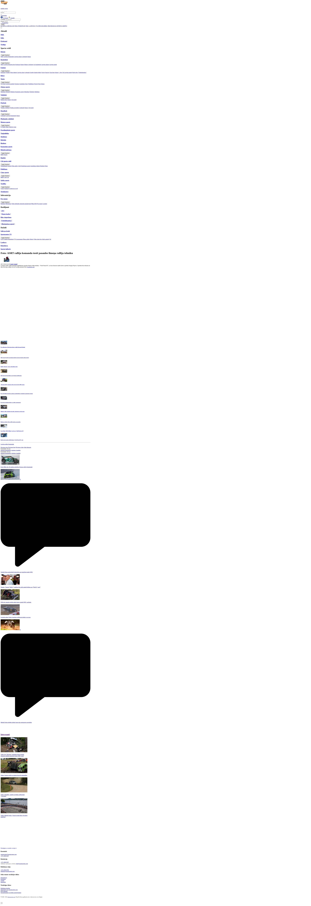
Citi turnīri (13, 99)
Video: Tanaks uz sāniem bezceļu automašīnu (14, 775)
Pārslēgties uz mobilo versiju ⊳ (9, 848)
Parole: (2, 21)
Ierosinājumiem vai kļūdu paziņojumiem (11, 892)
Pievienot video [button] (20, 447)
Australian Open (23, 84)
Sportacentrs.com (11, 897)
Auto (15, 127)
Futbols (6, 239)
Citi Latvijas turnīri (67, 72)
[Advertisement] (14, 830)
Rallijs (4, 127)
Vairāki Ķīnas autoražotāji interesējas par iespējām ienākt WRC (17, 572)
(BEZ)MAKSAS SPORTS (55, 26)
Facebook (5, 18)
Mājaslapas (8, 203)
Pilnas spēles (26, 239)
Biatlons (13, 91)
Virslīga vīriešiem (5, 107)
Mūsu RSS (34, 203)
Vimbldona (31, 84)
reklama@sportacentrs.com (7, 871)
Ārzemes (16, 84)
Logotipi (45, 203)
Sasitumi (6, 188)
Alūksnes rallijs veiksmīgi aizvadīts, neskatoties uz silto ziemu (12, 411)
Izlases (29, 56)
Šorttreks (32, 91)
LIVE (2, 239)
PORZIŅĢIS (21, 26)
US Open (3, 84)
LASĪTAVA (32, 26)
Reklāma (3, 203)
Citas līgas (52, 72)
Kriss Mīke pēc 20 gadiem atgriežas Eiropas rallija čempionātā (16, 467)
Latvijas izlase (20, 72)
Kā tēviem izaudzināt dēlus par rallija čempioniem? (11, 402)
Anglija (32, 72)
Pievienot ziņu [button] (4, 447)
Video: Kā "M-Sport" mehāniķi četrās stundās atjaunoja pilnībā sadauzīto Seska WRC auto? (12, 755)
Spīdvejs (11, 127)
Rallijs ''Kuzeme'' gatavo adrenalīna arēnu (9, 366)
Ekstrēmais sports (25, 166)
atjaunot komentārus (6, 450)
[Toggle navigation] (1, 27)
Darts (46, 166)
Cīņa (5, 177)
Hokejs (31, 239)
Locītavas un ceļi (13, 188)
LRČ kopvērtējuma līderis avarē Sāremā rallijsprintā (11, 375)
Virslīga (8, 72)
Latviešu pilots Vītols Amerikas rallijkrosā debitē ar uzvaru (16, 617)
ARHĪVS (64, 26)
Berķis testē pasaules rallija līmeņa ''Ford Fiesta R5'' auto (12, 439)
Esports (9, 166)
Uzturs (2, 188)
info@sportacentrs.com (22, 863)
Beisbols (42, 166)
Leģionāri (24, 56)
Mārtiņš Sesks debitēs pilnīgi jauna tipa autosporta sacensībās (16, 722)
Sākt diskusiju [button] (27, 447)
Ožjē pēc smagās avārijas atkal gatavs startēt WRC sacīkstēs (16, 602)
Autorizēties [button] (4, 15)
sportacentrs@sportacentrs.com (9, 854)
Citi (8, 177)
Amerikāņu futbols (35, 166)
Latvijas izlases (18, 56)
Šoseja (5, 154)
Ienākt (2, 24)
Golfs (19, 166)
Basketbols (11, 239)
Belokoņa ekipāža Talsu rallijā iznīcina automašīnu (10, 421)
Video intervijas (38, 239)
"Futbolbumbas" (82, 72)
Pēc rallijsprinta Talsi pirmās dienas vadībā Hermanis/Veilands (13, 347)
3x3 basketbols (37, 64)
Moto (7, 127)
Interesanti (5, 734)
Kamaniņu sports (19, 91)
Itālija (39, 72)
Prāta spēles (15, 166)
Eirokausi (17, 64)
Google (12, 18)
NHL (27, 26)
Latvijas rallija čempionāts (7, 444)
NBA (16, 26)
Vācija (43, 72)
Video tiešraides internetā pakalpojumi (21, 203)
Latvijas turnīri (53, 64)
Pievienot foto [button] (11, 447)
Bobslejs (8, 91)
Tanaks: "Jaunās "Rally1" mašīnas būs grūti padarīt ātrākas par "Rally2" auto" (20, 587)
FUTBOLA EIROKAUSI (7, 26)
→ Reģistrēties (4, 22)
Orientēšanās (4, 166)
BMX (2, 154)
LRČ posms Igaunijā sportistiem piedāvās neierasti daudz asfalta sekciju (15, 357)
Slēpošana (26, 91)
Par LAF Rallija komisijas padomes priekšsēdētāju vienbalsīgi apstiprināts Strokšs (17, 393)
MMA (2, 177)
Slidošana (37, 91)
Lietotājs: (3, 19)
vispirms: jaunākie (15, 450)
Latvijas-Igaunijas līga (9, 64)
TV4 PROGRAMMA (41, 26)
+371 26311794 (5, 870)
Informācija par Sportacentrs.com (9, 889)
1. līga (60, 72)
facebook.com (30, 267)
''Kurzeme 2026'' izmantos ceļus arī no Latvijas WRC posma (12, 384)
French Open (37, 84)
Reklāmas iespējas (5, 888)
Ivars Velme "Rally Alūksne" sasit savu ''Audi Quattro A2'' (12, 430)
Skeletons (3, 91)
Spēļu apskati (45, 239)
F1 (1, 127)
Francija (47, 72)
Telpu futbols (13, 72)
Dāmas (26, 64)
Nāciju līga (75, 72)
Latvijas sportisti (10, 84)
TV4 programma (18, 239)
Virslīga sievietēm (14, 107)
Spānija (36, 72)
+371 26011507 (5, 856)
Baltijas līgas (4, 99)
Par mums (39, 203)
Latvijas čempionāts (9, 56)
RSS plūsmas (4, 891)
